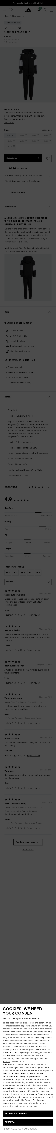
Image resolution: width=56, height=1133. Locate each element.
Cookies (6, 1062)
